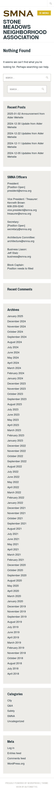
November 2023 (16, 388)
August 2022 (14, 466)
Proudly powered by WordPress (22, 783)
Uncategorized (15, 721)
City (9, 700)
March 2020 (14, 596)
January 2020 (15, 601)
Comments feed (16, 758)
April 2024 (13, 362)
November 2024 (16, 326)
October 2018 (15, 658)
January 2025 (15, 316)
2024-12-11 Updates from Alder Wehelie (25, 145)
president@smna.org (19, 190)
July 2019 (12, 627)
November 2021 (16, 513)
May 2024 (13, 357)
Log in (10, 748)
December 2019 (16, 606)
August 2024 (14, 342)
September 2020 (16, 575)
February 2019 (15, 647)
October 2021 (15, 518)
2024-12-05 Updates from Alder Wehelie (25, 154)
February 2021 (15, 559)
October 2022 (15, 456)
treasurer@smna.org (19, 213)
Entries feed (14, 753)
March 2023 (14, 430)
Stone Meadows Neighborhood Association (25, 29)
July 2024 (12, 347)
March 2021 (14, 554)
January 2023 (15, 440)
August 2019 (14, 622)
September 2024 (16, 337)
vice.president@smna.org (22, 210)
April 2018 (13, 673)
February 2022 (15, 497)
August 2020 (14, 580)
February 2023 (15, 435)
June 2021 (13, 539)
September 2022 (16, 461)
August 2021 (14, 528)
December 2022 (16, 445)
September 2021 (16, 523)
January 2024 (15, 378)
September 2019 (16, 616)
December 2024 (16, 321)
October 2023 (15, 394)
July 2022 (12, 471)
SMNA (11, 716)
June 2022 (13, 477)
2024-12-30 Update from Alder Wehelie (24, 125)
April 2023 (13, 425)
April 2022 (13, 487)
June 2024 (13, 352)
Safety (11, 711)
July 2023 (12, 409)
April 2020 (13, 591)
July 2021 (12, 534)
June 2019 (13, 632)
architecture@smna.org (20, 241)
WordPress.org (15, 763)
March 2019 (14, 642)
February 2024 (15, 373)
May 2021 (13, 544)
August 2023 (14, 404)
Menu (45, 13)
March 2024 (14, 368)
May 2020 (13, 585)
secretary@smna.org (19, 229)
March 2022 (14, 492)
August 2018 (14, 663)
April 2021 (13, 549)
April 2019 (13, 637)
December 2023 (16, 383)
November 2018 (16, 653)
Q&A (10, 705)
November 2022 (16, 451)
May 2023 (13, 419)
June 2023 (13, 414)
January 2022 (15, 502)
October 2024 (15, 331)
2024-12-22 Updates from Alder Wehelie (25, 135)
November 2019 (16, 611)
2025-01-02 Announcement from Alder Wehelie (26, 115)
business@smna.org (19, 256)
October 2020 (15, 570)
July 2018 (12, 668)
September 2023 (16, 399)
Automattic (31, 787)
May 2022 (13, 482)
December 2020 (16, 565)
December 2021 (16, 508)
